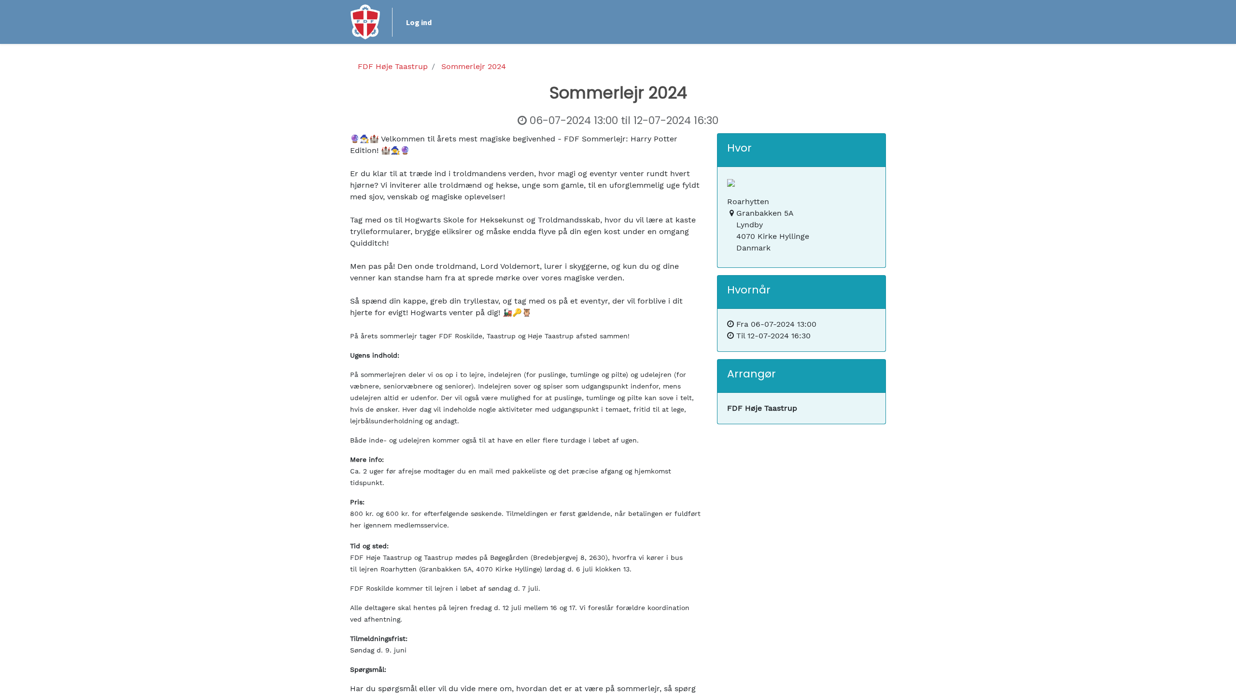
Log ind (419, 22)
